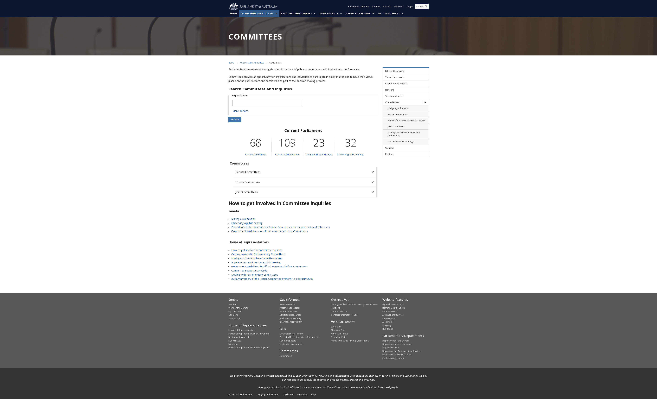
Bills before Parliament (291, 333)
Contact (376, 6)
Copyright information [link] (268, 394)
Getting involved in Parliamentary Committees (258, 254)
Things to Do (337, 330)
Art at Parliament (339, 333)
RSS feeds (387, 328)
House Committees (248, 182)
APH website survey (392, 314)
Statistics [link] (389, 147)
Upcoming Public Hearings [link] (401, 141)
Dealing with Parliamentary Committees (254, 274)
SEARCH (235, 119)
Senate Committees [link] (397, 114)
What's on (336, 326)
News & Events (328, 13)
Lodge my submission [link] (398, 108)
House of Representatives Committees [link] (406, 120)
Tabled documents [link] (394, 77)
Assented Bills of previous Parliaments (299, 337)
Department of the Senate (395, 340)
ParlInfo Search (390, 311)
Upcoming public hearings (350, 154)
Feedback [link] (302, 394)
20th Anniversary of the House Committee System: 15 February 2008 (272, 278)
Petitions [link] (389, 154)
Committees (286, 355)
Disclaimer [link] (288, 394)
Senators (233, 314)
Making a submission (243, 218)
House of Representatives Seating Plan (248, 347)
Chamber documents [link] (396, 83)
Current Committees (255, 154)
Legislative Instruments (291, 344)
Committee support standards (249, 270)
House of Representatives (241, 330)
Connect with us (339, 311)
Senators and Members (296, 13)
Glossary (386, 325)
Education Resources (290, 314)
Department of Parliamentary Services (401, 351)
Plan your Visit (338, 337)
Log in (410, 6)
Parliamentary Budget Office (396, 354)
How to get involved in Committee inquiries (256, 250)
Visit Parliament (389, 13)
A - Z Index (387, 321)
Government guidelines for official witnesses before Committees (269, 231)
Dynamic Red (235, 311)
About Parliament (358, 13)
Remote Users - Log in (393, 307)
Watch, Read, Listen (290, 307)
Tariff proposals (288, 340)
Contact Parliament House (344, 314)
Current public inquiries (287, 154)
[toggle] (425, 102)
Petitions (335, 307)
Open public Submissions (319, 154)
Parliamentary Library (290, 318)
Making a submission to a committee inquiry (257, 258)
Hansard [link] (389, 89)
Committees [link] (392, 102)
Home (233, 13)
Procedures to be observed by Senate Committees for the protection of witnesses (280, 227)
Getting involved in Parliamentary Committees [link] (404, 134)
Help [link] (313, 394)
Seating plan (234, 318)
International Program (291, 321)
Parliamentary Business (257, 13)
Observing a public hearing (246, 223)
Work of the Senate (238, 307)
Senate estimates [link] (394, 96)
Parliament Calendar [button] (358, 6)
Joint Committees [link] (396, 126)
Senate (232, 304)
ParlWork (399, 6)
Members (233, 344)
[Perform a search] (426, 6)
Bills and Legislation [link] (395, 71)
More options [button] (240, 110)
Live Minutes (234, 340)
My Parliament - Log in (393, 304)
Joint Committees (247, 192)
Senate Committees (248, 172)
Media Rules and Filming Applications (350, 340)
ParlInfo (387, 6)
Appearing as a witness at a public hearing (256, 262)
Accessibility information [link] (240, 394)
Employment (388, 318)
